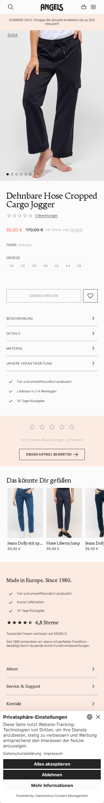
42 (57, 266)
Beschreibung (19, 318)
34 (11, 266)
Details (13, 333)
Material (14, 348)
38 (34, 266)
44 (68, 266)
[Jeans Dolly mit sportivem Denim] (25, 513)
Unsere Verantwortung (29, 363)
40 (45, 266)
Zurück (12, 35)
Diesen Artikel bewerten (49, 454)
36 (23, 266)
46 (79, 266)
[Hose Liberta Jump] (64, 513)
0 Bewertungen (46, 215)
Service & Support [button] (23, 686)
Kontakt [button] (13, 703)
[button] (93, 6)
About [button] (12, 669)
